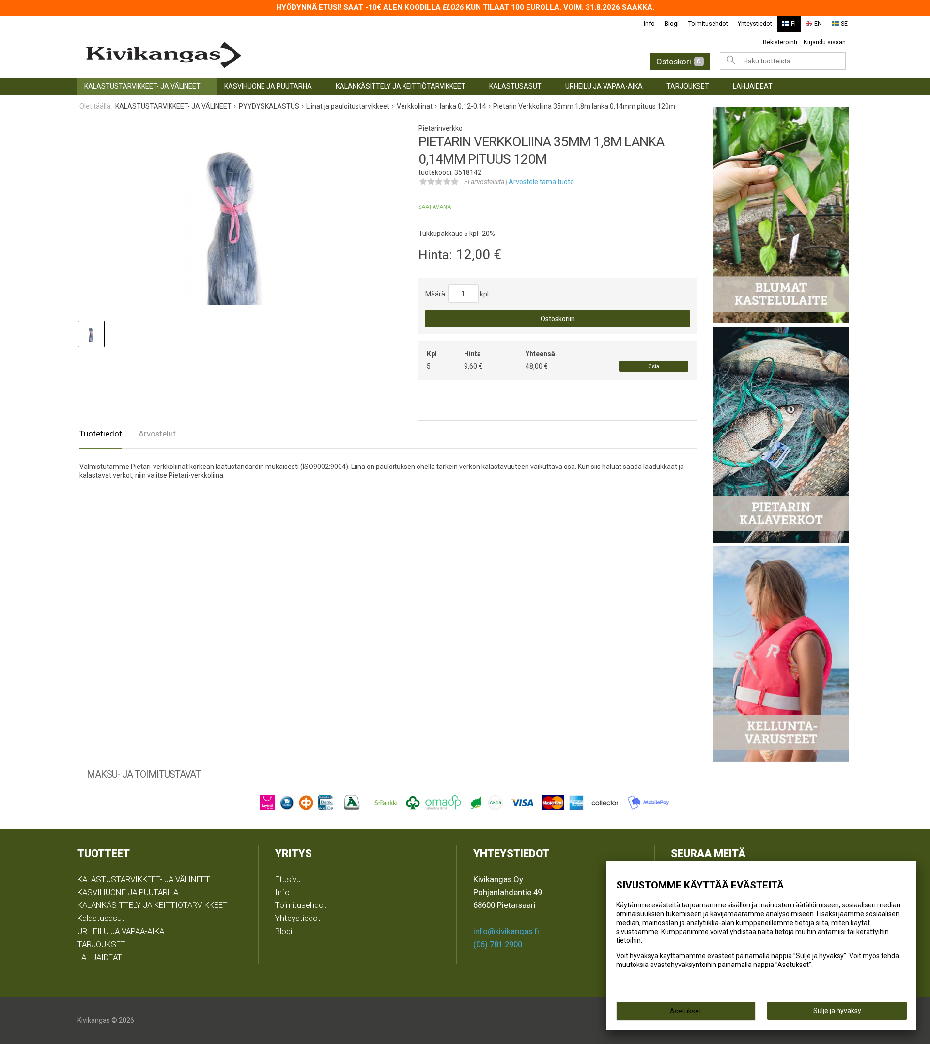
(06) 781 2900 (497, 944)
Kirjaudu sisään (825, 42)
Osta (653, 366)
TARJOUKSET (687, 86)
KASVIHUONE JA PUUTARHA (268, 86)
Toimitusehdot (708, 23)
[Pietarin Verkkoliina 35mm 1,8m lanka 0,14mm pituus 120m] (233, 218)
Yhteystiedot (755, 23)
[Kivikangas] (252, 55)
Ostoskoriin (558, 319)
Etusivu (288, 879)
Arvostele (541, 182)
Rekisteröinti (780, 42)
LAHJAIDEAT (753, 86)
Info (649, 23)
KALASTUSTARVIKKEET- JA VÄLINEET (142, 86)
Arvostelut (157, 433)
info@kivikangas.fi (506, 931)
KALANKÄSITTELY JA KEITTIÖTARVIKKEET (400, 86)
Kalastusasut (515, 86)
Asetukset (685, 1011)
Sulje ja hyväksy (837, 1010)
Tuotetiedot (100, 433)
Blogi (672, 23)
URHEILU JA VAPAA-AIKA (604, 86)
